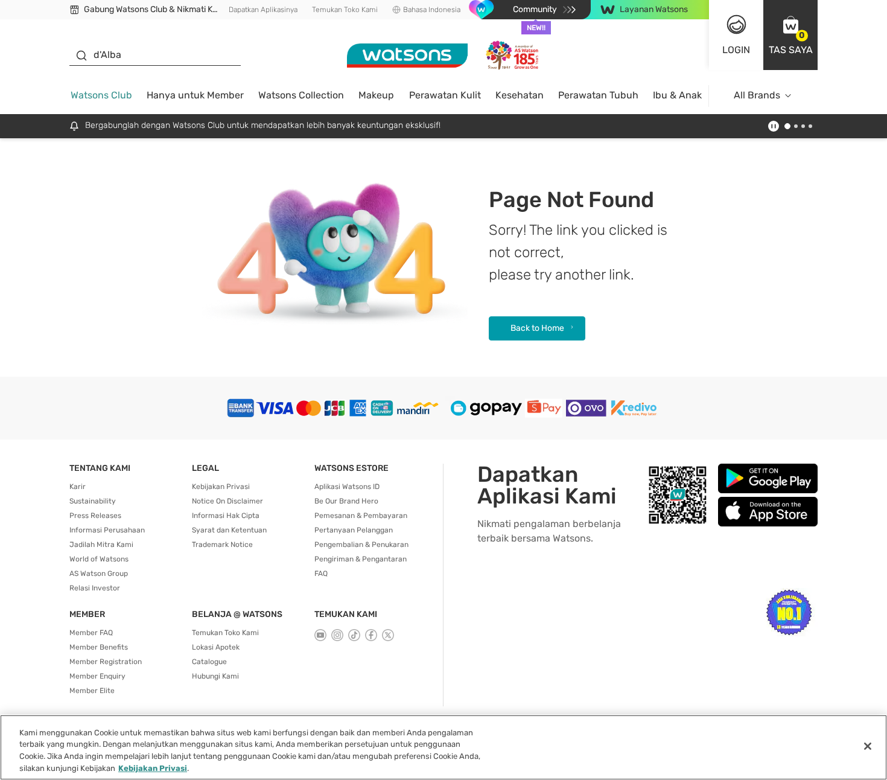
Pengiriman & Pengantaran (360, 559)
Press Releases (95, 515)
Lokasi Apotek (216, 647)
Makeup (376, 95)
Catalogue (209, 661)
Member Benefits (98, 647)
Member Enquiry (97, 676)
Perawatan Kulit (445, 95)
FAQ (321, 573)
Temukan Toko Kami (345, 9)
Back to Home (537, 328)
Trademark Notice (222, 544)
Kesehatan (519, 95)
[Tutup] (867, 746)
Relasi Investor (94, 588)
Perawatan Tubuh (598, 95)
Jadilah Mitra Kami (101, 544)
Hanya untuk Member (195, 95)
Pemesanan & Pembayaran (360, 515)
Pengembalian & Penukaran (361, 544)
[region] (443, 747)
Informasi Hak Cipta (225, 515)
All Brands (757, 95)
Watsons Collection (301, 95)
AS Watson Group (98, 573)
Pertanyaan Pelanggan (353, 530)
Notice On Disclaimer (227, 501)
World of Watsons (99, 559)
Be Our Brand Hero (346, 501)
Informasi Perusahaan (107, 530)
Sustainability (92, 501)
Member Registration (105, 661)
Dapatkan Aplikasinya (263, 9)
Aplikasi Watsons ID (347, 486)
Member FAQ (91, 632)
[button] (790, 35)
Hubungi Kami (215, 676)
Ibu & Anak (677, 95)
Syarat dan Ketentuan (229, 530)
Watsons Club (101, 95)
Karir (77, 486)
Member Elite (92, 690)
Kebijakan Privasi (221, 486)
